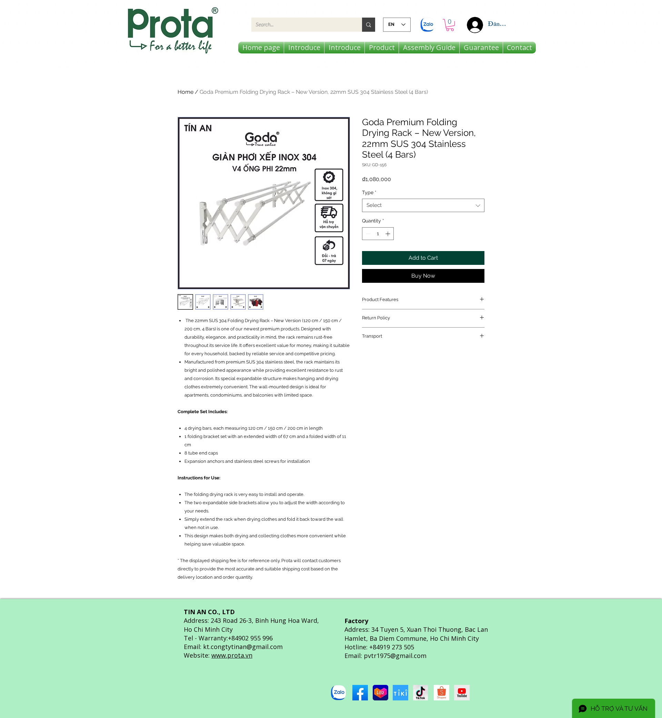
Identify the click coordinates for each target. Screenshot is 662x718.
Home (185, 92)
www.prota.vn (231, 655)
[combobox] (423, 205)
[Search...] (368, 25)
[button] (450, 25)
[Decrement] (367, 234)
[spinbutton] (378, 234)
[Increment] (388, 234)
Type (369, 192)
